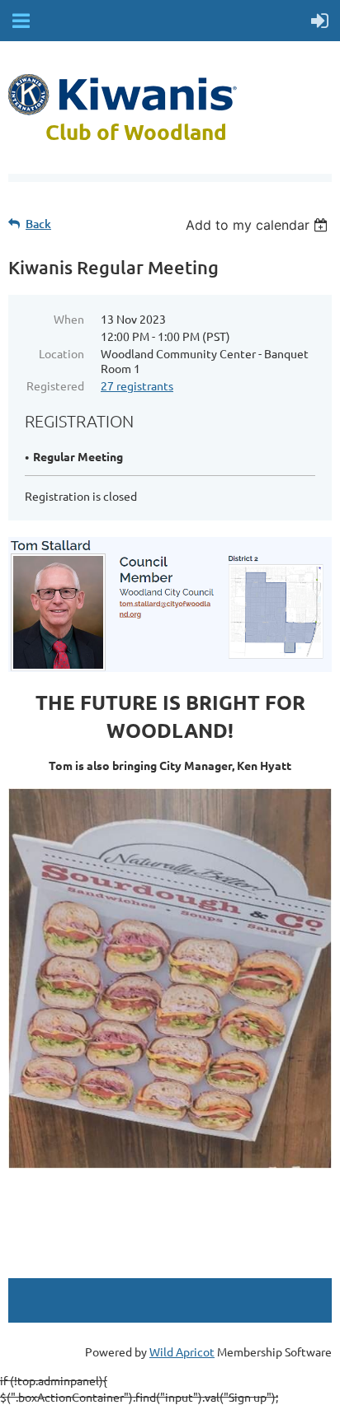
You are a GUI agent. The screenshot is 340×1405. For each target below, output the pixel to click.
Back (38, 223)
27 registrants (137, 385)
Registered (55, 385)
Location (61, 353)
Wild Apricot (182, 1351)
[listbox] (259, 225)
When (69, 318)
